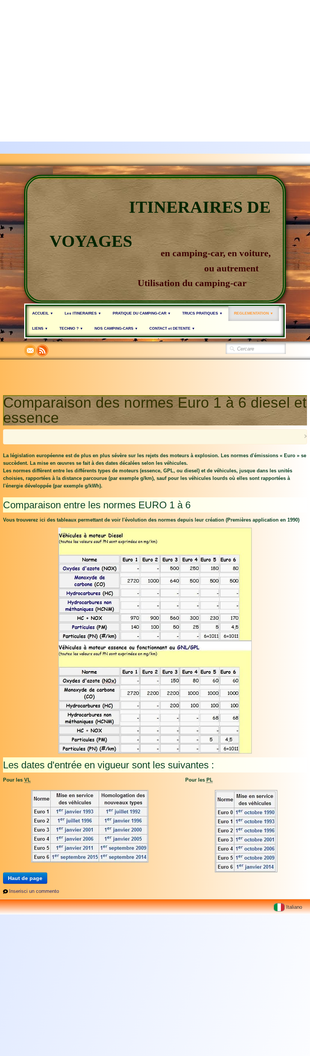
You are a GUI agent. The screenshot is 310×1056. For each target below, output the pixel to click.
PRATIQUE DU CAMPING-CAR (142, 313)
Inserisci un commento (34, 891)
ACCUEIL (42, 313)
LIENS (40, 328)
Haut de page (25, 878)
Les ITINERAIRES (83, 313)
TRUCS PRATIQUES (202, 313)
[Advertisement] (152, 53)
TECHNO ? (71, 328)
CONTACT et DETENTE (172, 328)
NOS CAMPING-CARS (116, 328)
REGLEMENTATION (253, 313)
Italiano (295, 907)
